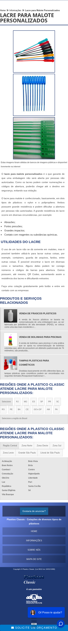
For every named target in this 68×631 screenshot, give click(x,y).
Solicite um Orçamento (35, 627)
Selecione (6, 401)
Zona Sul (57, 445)
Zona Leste (8, 452)
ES (33, 401)
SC (57, 401)
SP (41, 401)
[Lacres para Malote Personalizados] (34, 95)
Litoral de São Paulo (50, 452)
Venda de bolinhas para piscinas (40, 337)
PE (11, 409)
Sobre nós (34, 550)
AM (48, 409)
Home (34, 531)
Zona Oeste (42, 445)
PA (56, 409)
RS (3, 409)
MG (25, 401)
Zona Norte (27, 445)
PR (49, 401)
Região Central (10, 445)
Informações (34, 540)
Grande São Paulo (27, 452)
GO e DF (38, 409)
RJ (17, 401)
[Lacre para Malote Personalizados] (34, 52)
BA (19, 409)
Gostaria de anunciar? (34, 511)
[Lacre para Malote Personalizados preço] (34, 138)
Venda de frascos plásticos (37, 313)
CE (27, 409)
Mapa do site (34, 559)
